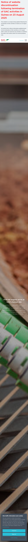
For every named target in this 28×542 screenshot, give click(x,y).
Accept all (14, 530)
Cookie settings (14, 537)
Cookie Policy (6, 526)
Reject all (14, 534)
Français (21, 40)
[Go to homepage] (5, 40)
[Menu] (26, 40)
